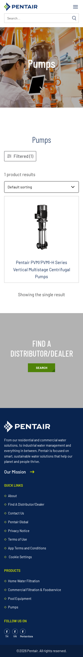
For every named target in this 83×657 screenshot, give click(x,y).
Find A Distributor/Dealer (26, 504)
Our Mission (15, 471)
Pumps (13, 607)
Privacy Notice (19, 531)
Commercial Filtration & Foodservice (34, 590)
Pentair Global (18, 522)
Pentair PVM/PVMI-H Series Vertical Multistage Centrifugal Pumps (41, 269)
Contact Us (16, 513)
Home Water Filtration (24, 581)
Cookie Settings (20, 557)
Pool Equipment (19, 599)
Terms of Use (17, 539)
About (12, 496)
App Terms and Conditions (27, 548)
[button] (75, 6)
